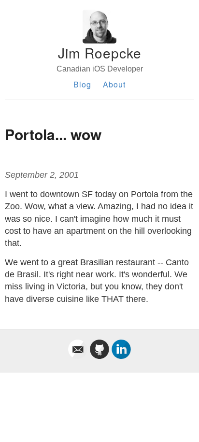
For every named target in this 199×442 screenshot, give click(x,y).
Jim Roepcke (100, 52)
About (114, 84)
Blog (82, 84)
